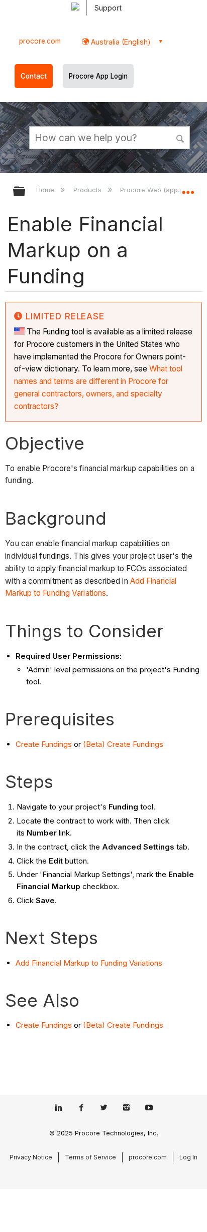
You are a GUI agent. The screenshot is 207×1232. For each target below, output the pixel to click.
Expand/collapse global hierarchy (25, 192)
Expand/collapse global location (188, 188)
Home (46, 190)
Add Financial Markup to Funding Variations (89, 963)
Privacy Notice (31, 1157)
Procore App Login (98, 76)
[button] (180, 137)
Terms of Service (90, 1157)
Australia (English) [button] (120, 42)
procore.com (40, 41)
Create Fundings (44, 744)
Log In (188, 1157)
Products (88, 190)
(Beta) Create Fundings (123, 744)
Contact (34, 76)
